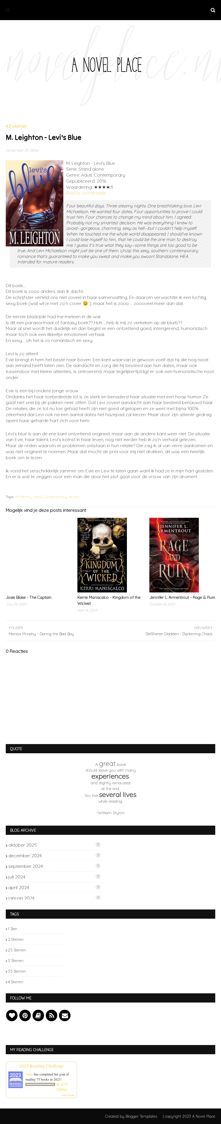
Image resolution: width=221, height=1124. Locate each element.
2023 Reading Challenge (41, 1066)
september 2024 (53, 866)
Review (73, 497)
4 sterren (15, 982)
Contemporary (55, 497)
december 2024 (53, 855)
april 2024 (53, 887)
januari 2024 (53, 898)
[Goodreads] (38, 1015)
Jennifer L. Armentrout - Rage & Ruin (182, 597)
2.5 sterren (17, 950)
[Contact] (65, 1015)
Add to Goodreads (86, 193)
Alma (29, 1074)
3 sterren (16, 960)
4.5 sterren (23, 497)
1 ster (12, 928)
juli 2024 (53, 877)
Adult (37, 497)
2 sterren (16, 939)
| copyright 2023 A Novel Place (189, 1116)
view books (68, 1095)
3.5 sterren (17, 971)
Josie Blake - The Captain (29, 597)
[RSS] (51, 1015)
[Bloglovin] (12, 1015)
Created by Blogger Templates (131, 1116)
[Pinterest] (25, 1015)
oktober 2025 (53, 845)
